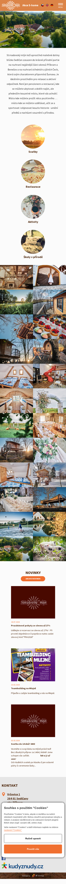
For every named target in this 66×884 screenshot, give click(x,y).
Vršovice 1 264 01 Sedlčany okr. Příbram (17, 798)
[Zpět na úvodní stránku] (11, 5)
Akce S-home (30, 5)
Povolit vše (33, 849)
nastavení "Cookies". (13, 830)
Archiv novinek (33, 578)
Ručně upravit (33, 838)
